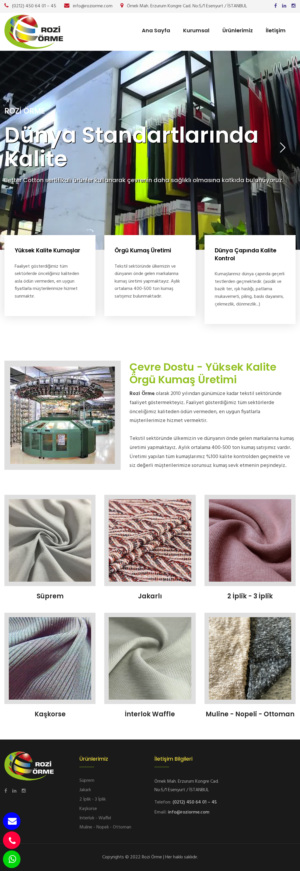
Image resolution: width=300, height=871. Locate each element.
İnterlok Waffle (150, 714)
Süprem (50, 596)
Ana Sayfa (156, 30)
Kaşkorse (50, 714)
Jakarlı (150, 596)
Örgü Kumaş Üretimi (143, 250)
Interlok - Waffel (95, 818)
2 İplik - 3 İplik (250, 596)
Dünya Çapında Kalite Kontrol (245, 254)
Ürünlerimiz (237, 30)
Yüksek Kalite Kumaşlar (47, 250)
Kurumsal (196, 30)
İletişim (276, 30)
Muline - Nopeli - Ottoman (250, 714)
